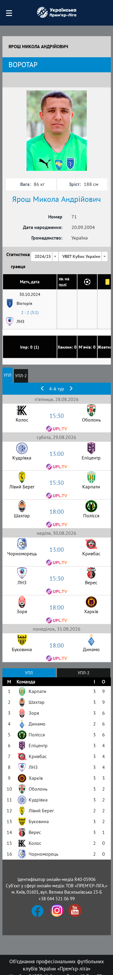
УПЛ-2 (21, 375)
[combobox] (44, 256)
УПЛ (7, 375)
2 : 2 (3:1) (30, 312)
